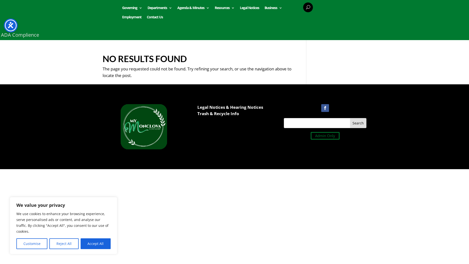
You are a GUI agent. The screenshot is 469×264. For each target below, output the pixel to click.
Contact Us (155, 17)
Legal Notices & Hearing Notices (230, 107)
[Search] (308, 7)
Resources (222, 7)
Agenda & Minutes (190, 7)
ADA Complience (20, 35)
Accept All (95, 243)
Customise (32, 243)
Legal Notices (249, 7)
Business (271, 7)
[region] (63, 225)
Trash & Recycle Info (218, 113)
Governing (129, 7)
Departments (157, 7)
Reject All (64, 243)
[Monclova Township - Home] (144, 148)
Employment (131, 17)
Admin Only (325, 135)
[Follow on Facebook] (325, 108)
